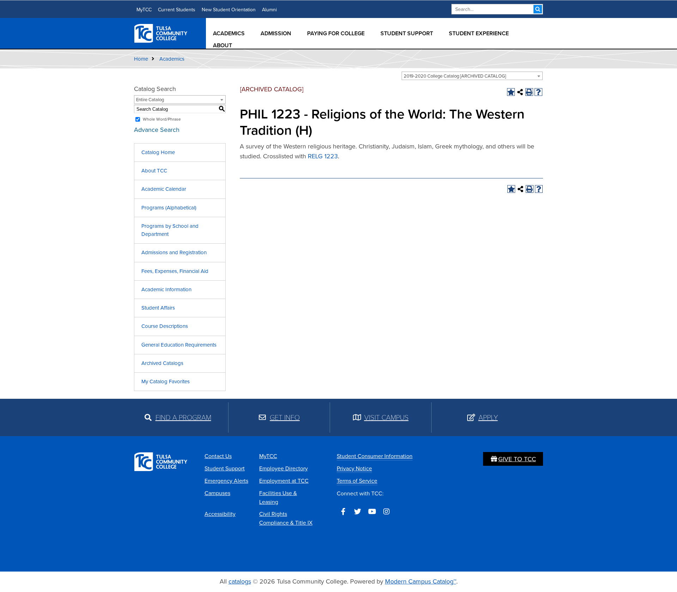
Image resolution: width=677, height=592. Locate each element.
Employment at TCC (284, 481)
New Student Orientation (229, 9)
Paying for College (336, 33)
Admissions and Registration (174, 252)
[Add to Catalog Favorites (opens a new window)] (511, 92)
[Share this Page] (520, 92)
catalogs (239, 581)
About (222, 45)
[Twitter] (357, 511)
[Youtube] (372, 511)
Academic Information (166, 289)
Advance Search (156, 129)
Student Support (406, 33)
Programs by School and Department (170, 230)
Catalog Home (158, 152)
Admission (276, 33)
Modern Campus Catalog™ (420, 581)
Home (141, 59)
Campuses (217, 493)
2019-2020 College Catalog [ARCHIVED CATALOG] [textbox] (455, 76)
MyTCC (144, 9)
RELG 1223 (323, 156)
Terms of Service (357, 481)
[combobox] (472, 76)
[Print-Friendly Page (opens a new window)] (529, 92)
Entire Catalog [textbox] (150, 99)
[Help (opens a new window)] (538, 92)
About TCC (154, 171)
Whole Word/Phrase (162, 119)
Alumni (269, 9)
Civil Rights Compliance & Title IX (285, 518)
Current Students (176, 9)
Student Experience (479, 33)
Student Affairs (158, 308)
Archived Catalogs (162, 363)
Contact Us (218, 456)
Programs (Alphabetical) (168, 208)
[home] (161, 32)
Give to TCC (517, 459)
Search (537, 9)
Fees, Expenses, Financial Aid (174, 271)
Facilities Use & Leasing (278, 497)
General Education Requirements (178, 345)
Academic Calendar (163, 189)
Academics (229, 33)
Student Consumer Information (375, 456)
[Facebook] (343, 511)
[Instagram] (386, 511)
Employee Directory (283, 468)
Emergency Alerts (226, 481)
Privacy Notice (354, 468)
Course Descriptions (164, 326)
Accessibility (220, 514)
